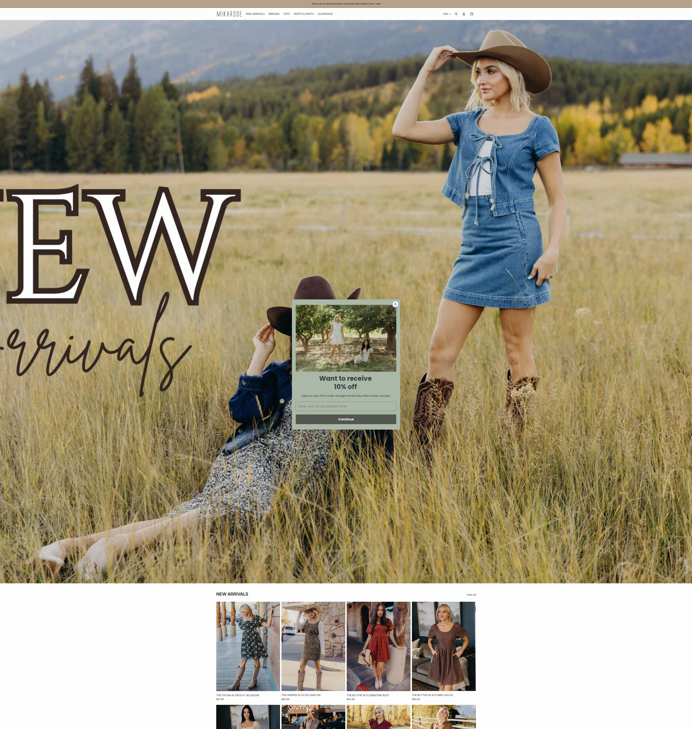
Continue (346, 419)
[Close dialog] (395, 304)
